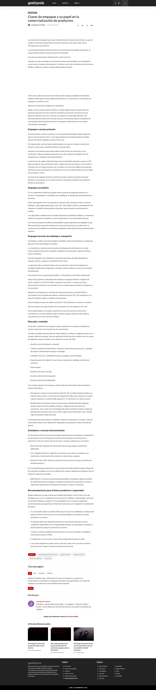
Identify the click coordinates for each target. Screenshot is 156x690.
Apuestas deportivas (71, 678)
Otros (117, 671)
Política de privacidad (70, 676)
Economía (101, 673)
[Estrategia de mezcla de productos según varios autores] (38, 634)
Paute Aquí (68, 666)
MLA (34, 573)
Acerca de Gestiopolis (71, 668)
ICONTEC (50, 573)
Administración (103, 666)
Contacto (65, 3)
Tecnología (119, 676)
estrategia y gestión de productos (47, 554)
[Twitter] (118, 3)
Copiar (31, 588)
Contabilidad (102, 671)
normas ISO (48, 558)
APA (30, 573)
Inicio (54, 3)
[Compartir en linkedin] (87, 25)
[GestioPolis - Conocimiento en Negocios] (34, 663)
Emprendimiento (103, 676)
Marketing (33, 12)
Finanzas (101, 678)
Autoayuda (102, 668)
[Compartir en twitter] (83, 25)
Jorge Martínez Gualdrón (38, 25)
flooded (69, 616)
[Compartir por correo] (92, 25)
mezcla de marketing (35, 558)
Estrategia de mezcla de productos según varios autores (36, 645)
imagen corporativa (78, 554)
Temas (76, 3)
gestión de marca (65, 554)
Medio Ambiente (120, 668)
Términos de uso (69, 673)
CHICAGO (42, 573)
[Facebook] (115, 3)
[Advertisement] (61, 33)
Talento (118, 673)
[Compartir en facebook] (78, 25)
